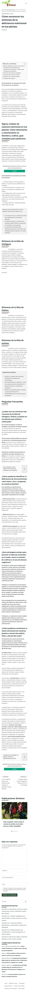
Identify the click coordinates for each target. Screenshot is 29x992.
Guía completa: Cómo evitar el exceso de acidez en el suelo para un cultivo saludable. (13, 824)
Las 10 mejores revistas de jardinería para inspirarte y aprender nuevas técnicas (6, 782)
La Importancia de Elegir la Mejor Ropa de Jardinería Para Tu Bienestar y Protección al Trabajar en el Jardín (14, 960)
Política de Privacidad (11, 988)
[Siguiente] (25, 816)
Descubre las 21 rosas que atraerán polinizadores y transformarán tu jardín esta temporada (14, 925)
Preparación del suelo (8, 13)
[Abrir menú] (26, 3)
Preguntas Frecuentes (9, 78)
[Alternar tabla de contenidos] (24, 64)
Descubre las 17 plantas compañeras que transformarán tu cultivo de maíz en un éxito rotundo (14, 918)
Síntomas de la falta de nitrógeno (12, 73)
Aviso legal (21, 988)
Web (3, 884)
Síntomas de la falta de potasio (12, 76)
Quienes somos (13, 983)
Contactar (21, 983)
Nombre (5, 870)
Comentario (5, 847)
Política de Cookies (19, 986)
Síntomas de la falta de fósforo (12, 74)
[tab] (11, 831)
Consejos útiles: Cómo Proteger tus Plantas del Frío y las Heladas (22, 781)
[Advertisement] (14, 45)
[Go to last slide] (4, 816)
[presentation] (14, 810)
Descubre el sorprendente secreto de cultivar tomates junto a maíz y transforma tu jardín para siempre (14, 911)
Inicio (6, 983)
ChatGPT (14, 171)
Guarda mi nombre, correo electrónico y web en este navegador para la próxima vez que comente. (14, 890)
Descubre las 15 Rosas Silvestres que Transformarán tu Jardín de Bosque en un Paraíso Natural (13, 932)
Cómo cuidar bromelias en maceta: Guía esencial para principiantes (14, 948)
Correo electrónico (8, 877)
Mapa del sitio (8, 986)
